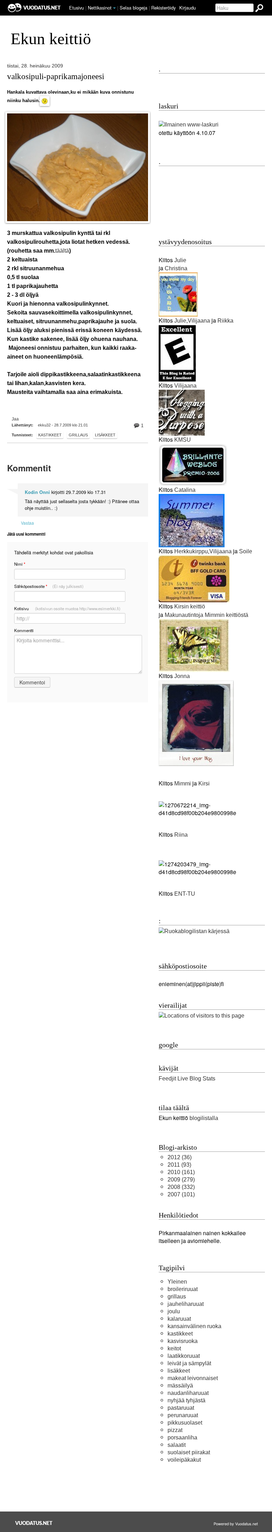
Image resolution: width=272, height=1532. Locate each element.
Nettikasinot (100, 7)
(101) (181, 1194)
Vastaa (27, 523)
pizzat (175, 1430)
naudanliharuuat (188, 1393)
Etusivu (76, 7)
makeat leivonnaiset (193, 1378)
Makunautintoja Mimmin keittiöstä (206, 615)
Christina (176, 268)
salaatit (177, 1445)
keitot (174, 1348)
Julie (180, 260)
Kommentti (24, 630)
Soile (245, 551)
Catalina (185, 490)
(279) (181, 1180)
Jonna (182, 676)
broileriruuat (183, 1289)
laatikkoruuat (184, 1356)
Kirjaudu (187, 7)
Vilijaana (199, 321)
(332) (181, 1187)
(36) (180, 1157)
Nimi (19, 564)
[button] (114, 8)
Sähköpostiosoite (49, 586)
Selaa (133, 7)
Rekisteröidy (163, 7)
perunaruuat (183, 1415)
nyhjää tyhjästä (186, 1400)
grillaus (78, 435)
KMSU (182, 440)
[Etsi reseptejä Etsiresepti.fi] (194, 931)
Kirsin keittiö (189, 606)
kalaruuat (179, 1319)
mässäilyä (180, 1386)
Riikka (225, 321)
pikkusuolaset (185, 1423)
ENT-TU (184, 894)
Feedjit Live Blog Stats (187, 1079)
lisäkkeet (105, 435)
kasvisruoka (183, 1341)
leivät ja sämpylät (189, 1363)
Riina (180, 835)
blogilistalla (203, 1118)
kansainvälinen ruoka (194, 1326)
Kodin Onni (37, 492)
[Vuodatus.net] (34, 1523)
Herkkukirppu (191, 551)
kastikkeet (50, 435)
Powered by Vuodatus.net (236, 1523)
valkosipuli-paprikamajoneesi (55, 76)
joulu (174, 1311)
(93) (179, 1165)
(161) (181, 1172)
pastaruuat (181, 1408)
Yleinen (177, 1282)
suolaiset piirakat (189, 1452)
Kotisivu (67, 608)
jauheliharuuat (186, 1304)
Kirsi (204, 783)
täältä (62, 251)
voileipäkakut (184, 1460)
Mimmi (182, 783)
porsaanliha (182, 1437)
